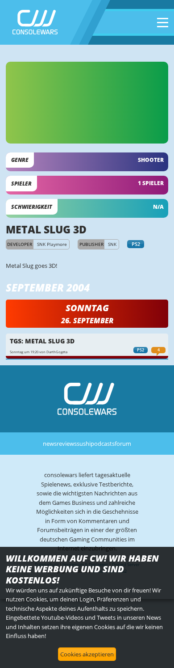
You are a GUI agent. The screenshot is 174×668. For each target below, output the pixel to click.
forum (123, 444)
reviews (67, 444)
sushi (84, 444)
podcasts (103, 444)
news (50, 444)
